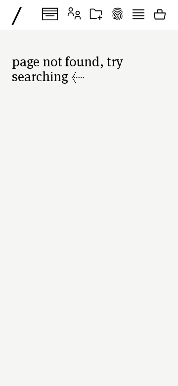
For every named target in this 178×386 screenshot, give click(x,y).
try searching (67, 68)
